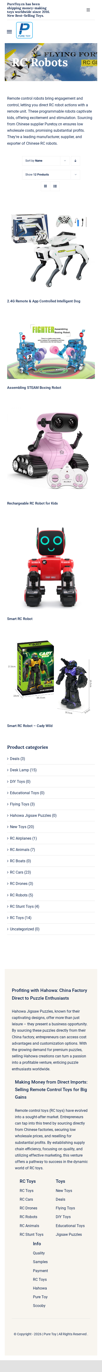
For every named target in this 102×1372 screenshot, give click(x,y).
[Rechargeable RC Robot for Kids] (51, 451)
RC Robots (19, 895)
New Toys (18, 827)
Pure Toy (50, 1334)
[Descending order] (75, 161)
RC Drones (19, 883)
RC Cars (16, 872)
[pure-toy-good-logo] (24, 23)
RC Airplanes (20, 838)
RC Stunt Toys (22, 906)
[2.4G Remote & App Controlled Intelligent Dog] (51, 248)
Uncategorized (22, 929)
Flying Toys (19, 804)
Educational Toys (24, 793)
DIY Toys (17, 781)
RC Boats (17, 861)
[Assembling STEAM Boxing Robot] (51, 350)
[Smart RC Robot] (51, 566)
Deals (14, 758)
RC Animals (19, 849)
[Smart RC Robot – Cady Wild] (51, 678)
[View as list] (55, 186)
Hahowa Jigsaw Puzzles (30, 815)
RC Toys (17, 918)
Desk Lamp (19, 770)
